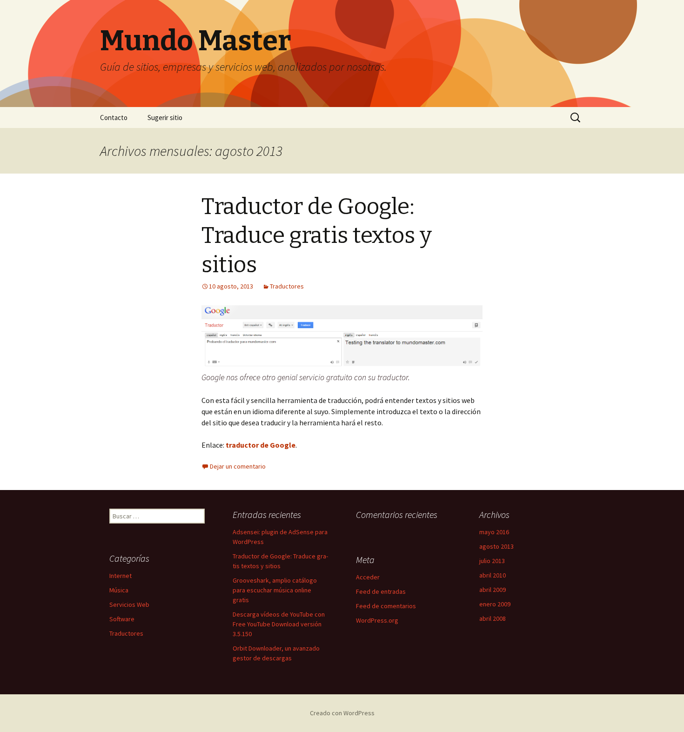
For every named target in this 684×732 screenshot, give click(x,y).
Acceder (368, 577)
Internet (120, 575)
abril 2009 (492, 589)
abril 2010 (492, 575)
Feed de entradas (381, 591)
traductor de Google (260, 445)
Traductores (287, 286)
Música (118, 590)
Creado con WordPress (342, 713)
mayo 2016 (494, 532)
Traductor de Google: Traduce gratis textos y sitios (316, 235)
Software (121, 619)
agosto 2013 (496, 546)
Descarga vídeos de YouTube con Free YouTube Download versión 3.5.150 (279, 624)
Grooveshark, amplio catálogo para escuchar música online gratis (275, 590)
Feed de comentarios (386, 606)
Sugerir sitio (165, 117)
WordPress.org (377, 620)
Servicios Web (129, 604)
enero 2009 (494, 604)
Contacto (113, 117)
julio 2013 (492, 561)
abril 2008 (492, 618)
